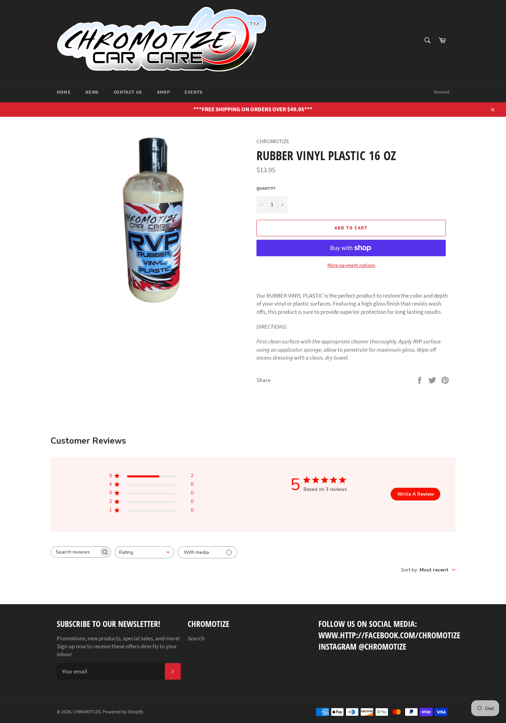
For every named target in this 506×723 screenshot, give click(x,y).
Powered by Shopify (123, 712)
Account (441, 92)
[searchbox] (74, 552)
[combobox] (144, 552)
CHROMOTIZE (87, 712)
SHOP (163, 92)
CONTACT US (128, 92)
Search (196, 638)
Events (194, 92)
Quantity (265, 188)
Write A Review (415, 494)
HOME (64, 92)
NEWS (91, 92)
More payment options (351, 265)
